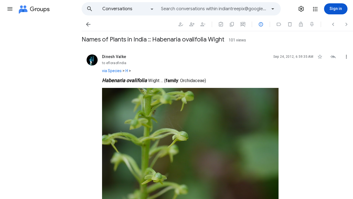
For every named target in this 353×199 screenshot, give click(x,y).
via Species (112, 71)
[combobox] (214, 8)
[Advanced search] (272, 8)
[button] (10, 8)
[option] (128, 8)
